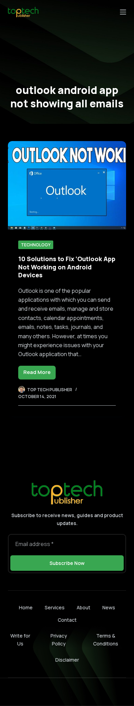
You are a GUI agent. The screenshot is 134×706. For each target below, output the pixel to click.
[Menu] (123, 12)
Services (55, 608)
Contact (67, 620)
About (83, 608)
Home (26, 608)
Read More (39, 373)
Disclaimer (67, 659)
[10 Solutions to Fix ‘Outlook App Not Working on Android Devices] (67, 185)
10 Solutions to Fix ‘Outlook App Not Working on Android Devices (66, 267)
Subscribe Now (67, 563)
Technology (36, 245)
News (108, 608)
